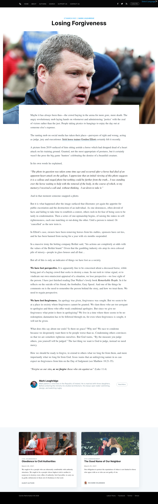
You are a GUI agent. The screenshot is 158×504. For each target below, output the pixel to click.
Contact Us (75, 4)
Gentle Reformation (26, 496)
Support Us (62, 4)
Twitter (129, 496)
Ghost (137, 496)
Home (26, 4)
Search (52, 4)
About (33, 4)
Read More (122, 384)
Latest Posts (111, 496)
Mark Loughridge (86, 18)
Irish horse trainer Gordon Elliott (79, 139)
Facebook (121, 496)
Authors (42, 4)
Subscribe (134, 4)
